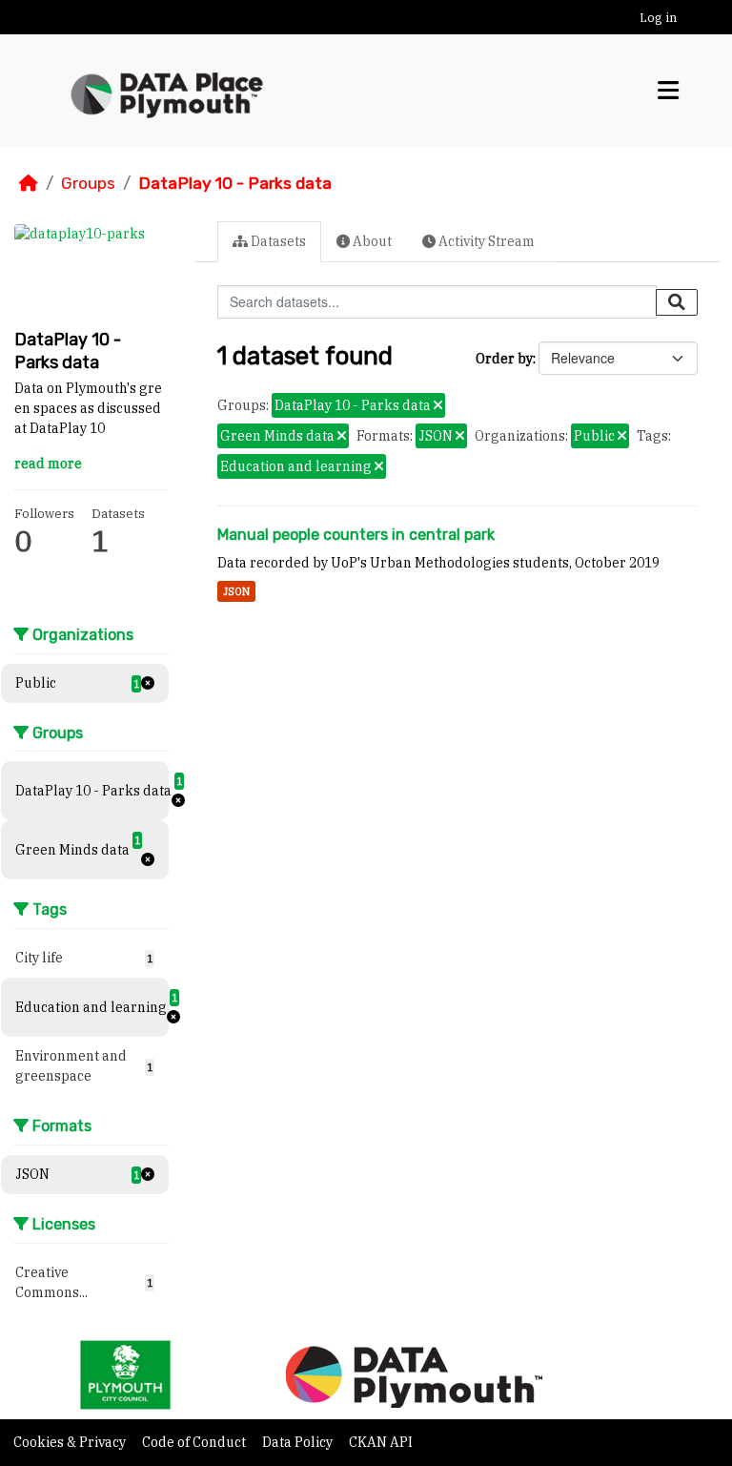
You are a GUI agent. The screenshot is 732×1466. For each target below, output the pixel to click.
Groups (88, 183)
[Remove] (438, 406)
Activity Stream (485, 241)
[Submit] (677, 302)
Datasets (277, 241)
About (371, 241)
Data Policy (299, 1442)
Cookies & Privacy (71, 1442)
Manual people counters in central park (356, 535)
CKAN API (381, 1442)
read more (48, 463)
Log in (658, 18)
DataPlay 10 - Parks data (235, 183)
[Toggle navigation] (668, 90)
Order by (504, 358)
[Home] (28, 183)
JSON (236, 591)
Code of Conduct (195, 1442)
